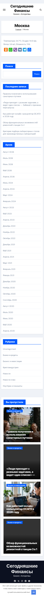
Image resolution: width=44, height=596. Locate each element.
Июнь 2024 (8, 183)
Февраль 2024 (9, 201)
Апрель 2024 (9, 189)
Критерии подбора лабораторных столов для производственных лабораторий (21, 132)
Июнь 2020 (8, 318)
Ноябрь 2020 (9, 287)
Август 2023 (8, 207)
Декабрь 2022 (9, 226)
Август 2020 (8, 306)
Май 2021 (7, 250)
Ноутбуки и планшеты (12, 386)
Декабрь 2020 (9, 281)
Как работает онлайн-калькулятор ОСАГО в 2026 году (20, 509)
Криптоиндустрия (10, 367)
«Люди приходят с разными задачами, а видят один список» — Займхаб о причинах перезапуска (22, 105)
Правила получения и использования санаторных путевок (19, 95)
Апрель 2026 (9, 176)
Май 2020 (7, 324)
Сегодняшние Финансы (22, 569)
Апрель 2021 (8, 257)
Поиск (9, 66)
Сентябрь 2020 (10, 300)
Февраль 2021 (9, 269)
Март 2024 (8, 195)
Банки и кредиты (10, 355)
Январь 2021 (8, 275)
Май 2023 (7, 213)
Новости (6, 373)
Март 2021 (7, 263)
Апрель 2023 (8, 220)
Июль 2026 (8, 158)
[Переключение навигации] (4, 9)
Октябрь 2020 (9, 294)
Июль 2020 (8, 312)
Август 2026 (8, 152)
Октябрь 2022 (9, 238)
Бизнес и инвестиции (12, 361)
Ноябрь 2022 (9, 232)
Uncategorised (9, 349)
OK (34, 592)
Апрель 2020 (9, 331)
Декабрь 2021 (9, 244)
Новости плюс (9, 380)
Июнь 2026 (8, 164)
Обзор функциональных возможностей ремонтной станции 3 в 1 (20, 123)
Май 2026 (7, 170)
